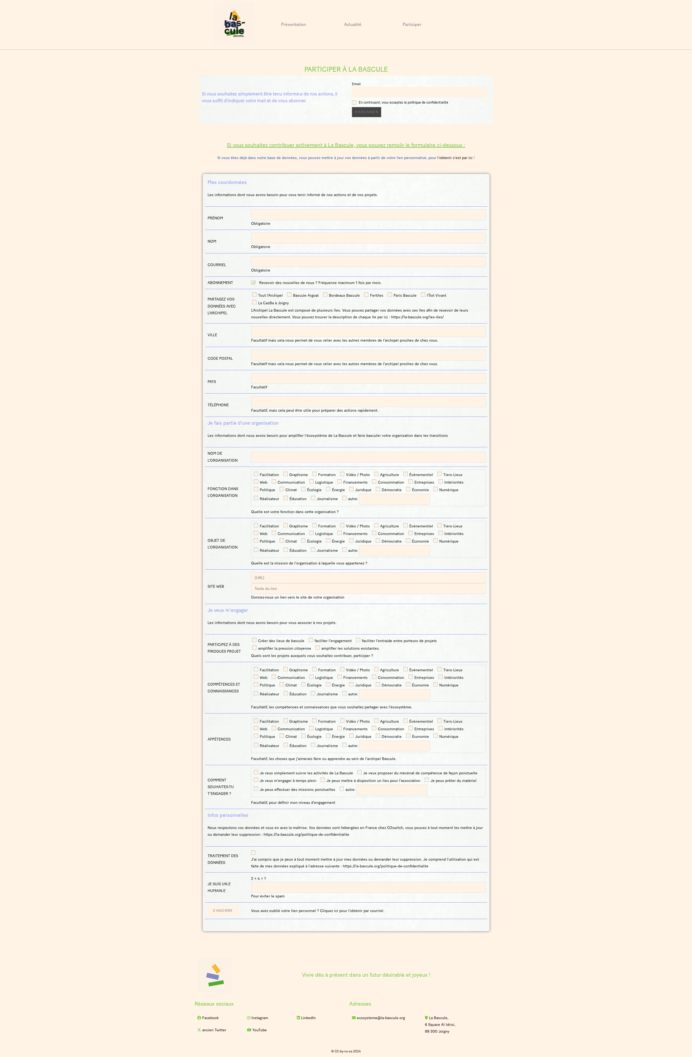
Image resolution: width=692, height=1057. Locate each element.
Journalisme (327, 499)
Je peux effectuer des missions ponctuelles (297, 789)
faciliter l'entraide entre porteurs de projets (399, 641)
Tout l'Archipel (270, 295)
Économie (420, 490)
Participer (412, 24)
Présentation (293, 24)
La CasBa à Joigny (273, 303)
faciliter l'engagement (333, 641)
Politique (267, 490)
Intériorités (453, 482)
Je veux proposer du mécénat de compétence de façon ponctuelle (419, 773)
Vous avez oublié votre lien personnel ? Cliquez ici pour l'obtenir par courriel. (317, 911)
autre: (352, 499)
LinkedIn (308, 1018)
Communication (291, 482)
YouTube (259, 1030)
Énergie (338, 490)
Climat (290, 490)
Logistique (323, 482)
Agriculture (389, 475)
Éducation (297, 499)
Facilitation (269, 475)
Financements (355, 482)
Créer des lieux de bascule (280, 641)
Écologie (314, 490)
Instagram (259, 1018)
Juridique (362, 490)
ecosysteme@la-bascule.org (380, 1018)
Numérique (448, 490)
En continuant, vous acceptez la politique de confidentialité (403, 102)
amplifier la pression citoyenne (284, 648)
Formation (326, 475)
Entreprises (423, 482)
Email (356, 84)
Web (263, 482)
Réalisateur (269, 499)
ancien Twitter (213, 1030)
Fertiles (376, 295)
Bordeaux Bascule (344, 295)
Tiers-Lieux (452, 475)
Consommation (390, 482)
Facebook (210, 1018)
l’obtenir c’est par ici (455, 158)
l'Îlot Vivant (436, 295)
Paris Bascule (404, 295)
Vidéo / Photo (357, 475)
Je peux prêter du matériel (453, 780)
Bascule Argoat (305, 295)
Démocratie (391, 490)
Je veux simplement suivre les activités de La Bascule (306, 773)
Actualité (352, 24)
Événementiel (420, 475)
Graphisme (298, 475)
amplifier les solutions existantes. (350, 648)
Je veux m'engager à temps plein (287, 780)
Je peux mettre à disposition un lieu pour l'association (372, 780)
